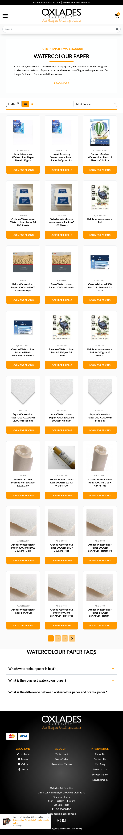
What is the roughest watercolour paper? (37, 680)
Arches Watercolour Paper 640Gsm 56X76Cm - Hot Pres (61, 612)
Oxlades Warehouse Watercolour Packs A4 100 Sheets (23, 222)
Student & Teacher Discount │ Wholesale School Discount (61, 2)
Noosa (24, 759)
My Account (61, 753)
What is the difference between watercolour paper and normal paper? (57, 692)
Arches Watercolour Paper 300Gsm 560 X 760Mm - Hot (61, 547)
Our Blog (100, 764)
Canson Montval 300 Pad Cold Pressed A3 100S (100, 287)
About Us (100, 753)
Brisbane (25, 753)
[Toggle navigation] (5, 15)
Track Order (61, 759)
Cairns (24, 764)
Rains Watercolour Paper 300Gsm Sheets (61, 286)
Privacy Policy (100, 774)
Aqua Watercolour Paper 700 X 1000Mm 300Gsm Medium (61, 417)
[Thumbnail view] (25, 104)
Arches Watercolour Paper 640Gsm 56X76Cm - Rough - (100, 612)
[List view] (32, 104)
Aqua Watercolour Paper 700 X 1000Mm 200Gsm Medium (23, 417)
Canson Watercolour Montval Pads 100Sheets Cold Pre (23, 352)
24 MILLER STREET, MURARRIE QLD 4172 (61, 792)
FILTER (12, 103)
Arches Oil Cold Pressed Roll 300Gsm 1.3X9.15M (23, 482)
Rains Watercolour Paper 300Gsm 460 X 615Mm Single (23, 287)
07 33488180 (63, 809)
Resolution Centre (61, 764)
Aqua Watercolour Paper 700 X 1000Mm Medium (100, 417)
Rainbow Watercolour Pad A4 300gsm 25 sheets (99, 352)
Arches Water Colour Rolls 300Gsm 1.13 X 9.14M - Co (61, 482)
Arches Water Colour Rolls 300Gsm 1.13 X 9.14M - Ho (100, 482)
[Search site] (117, 29)
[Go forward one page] (72, 638)
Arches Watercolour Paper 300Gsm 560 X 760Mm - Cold (23, 547)
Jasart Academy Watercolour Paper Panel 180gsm (23, 157)
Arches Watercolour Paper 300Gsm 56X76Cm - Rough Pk (100, 547)
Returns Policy (100, 779)
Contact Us (100, 759)
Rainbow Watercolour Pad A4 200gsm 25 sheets (61, 352)
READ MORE (61, 83)
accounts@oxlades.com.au (61, 813)
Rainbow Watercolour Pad (99, 221)
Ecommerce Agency (50, 828)
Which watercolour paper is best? (32, 669)
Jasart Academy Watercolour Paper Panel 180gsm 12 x (61, 157)
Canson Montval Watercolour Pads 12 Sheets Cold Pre (100, 157)
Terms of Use (100, 769)
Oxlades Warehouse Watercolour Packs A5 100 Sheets (61, 222)
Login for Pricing (23, 170)
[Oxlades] (61, 16)
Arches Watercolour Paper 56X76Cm (23, 611)
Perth (25, 769)
